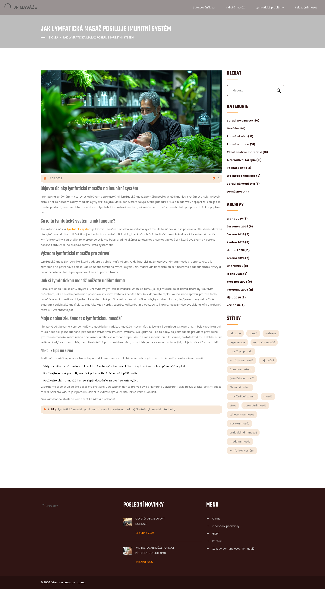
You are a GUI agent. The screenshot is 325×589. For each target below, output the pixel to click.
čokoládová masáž (242, 378)
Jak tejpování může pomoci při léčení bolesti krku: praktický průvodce (154, 551)
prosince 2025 (239, 282)
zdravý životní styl (138, 409)
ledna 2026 (237, 274)
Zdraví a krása (240, 136)
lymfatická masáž (241, 360)
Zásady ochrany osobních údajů (233, 548)
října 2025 (236, 297)
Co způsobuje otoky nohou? (150, 521)
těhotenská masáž (242, 414)
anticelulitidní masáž (243, 432)
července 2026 (240, 226)
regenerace (237, 342)
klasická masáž (239, 423)
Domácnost (238, 191)
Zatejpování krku (204, 7)
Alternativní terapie (244, 160)
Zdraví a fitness (241, 144)
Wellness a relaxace (243, 176)
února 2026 (237, 266)
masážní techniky (163, 409)
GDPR (215, 533)
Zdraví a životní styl (243, 184)
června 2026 (238, 234)
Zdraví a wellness (243, 120)
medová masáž (240, 441)
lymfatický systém (242, 450)
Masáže (236, 128)
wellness (270, 333)
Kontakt (217, 541)
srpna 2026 (237, 218)
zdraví (253, 333)
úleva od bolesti (240, 387)
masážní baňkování (242, 396)
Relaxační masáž (306, 7)
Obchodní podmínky (225, 526)
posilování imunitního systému (104, 409)
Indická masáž (235, 7)
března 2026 (238, 258)
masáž (267, 396)
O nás (216, 518)
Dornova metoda (241, 369)
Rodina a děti (239, 168)
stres (233, 405)
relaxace (235, 333)
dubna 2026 (238, 250)
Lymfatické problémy (270, 7)
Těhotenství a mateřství (247, 152)
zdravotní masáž (255, 405)
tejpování (267, 360)
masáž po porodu (241, 351)
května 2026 (238, 242)
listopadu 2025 (240, 289)
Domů (53, 37)
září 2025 (236, 305)
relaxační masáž (264, 342)
